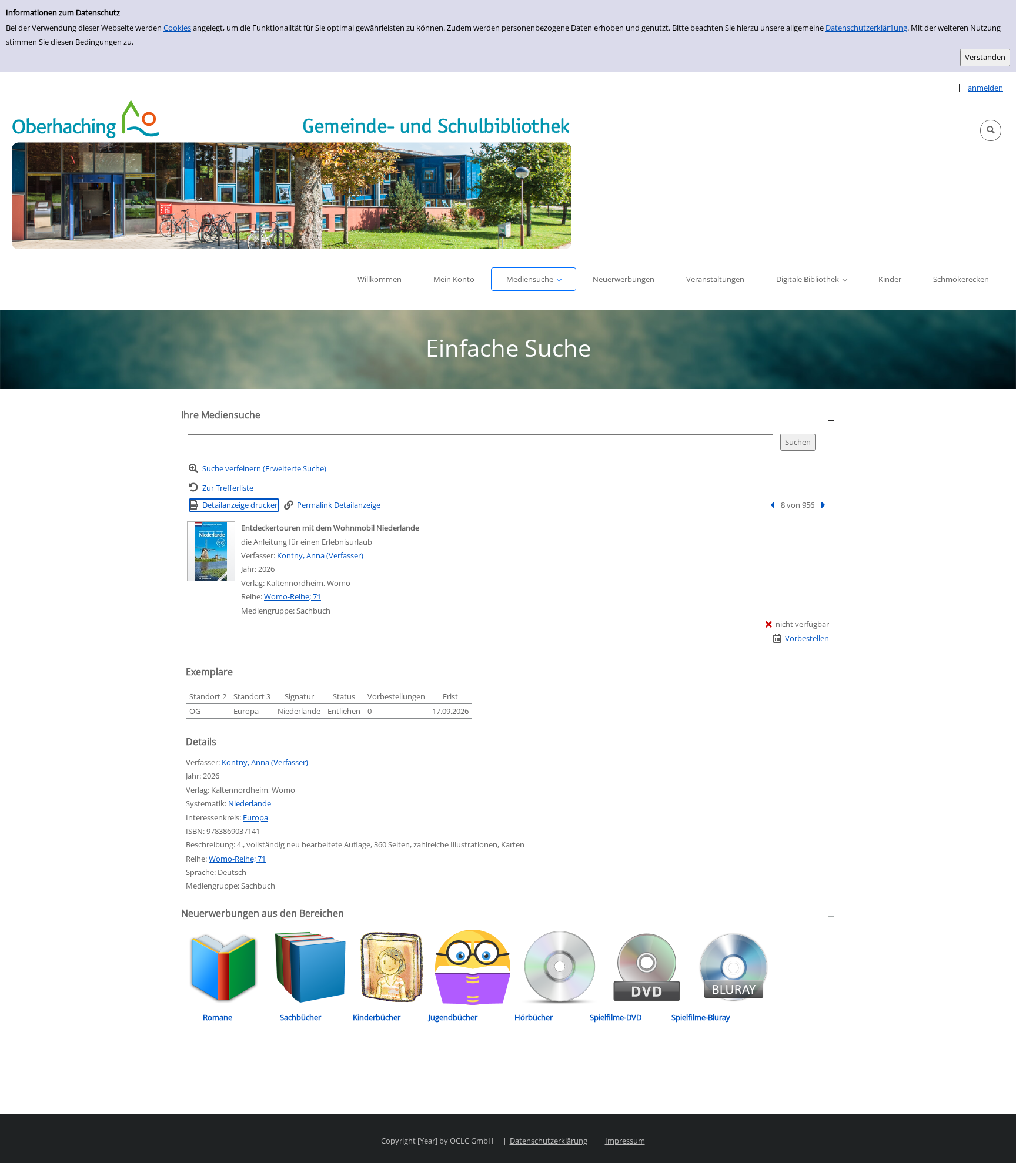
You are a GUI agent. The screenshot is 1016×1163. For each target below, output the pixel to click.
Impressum (625, 1140)
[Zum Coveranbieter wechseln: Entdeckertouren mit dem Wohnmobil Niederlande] (211, 551)
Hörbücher (533, 1017)
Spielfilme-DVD (615, 1017)
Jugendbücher (453, 1017)
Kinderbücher (376, 1017)
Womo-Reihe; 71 (292, 596)
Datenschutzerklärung (548, 1140)
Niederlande (249, 803)
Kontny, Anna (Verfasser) (320, 555)
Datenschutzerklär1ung (866, 27)
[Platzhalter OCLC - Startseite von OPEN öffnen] (292, 174)
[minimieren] (831, 418)
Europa (255, 817)
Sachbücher (300, 1017)
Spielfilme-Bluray (700, 1017)
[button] (990, 130)
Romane (217, 1017)
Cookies (177, 27)
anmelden (985, 87)
